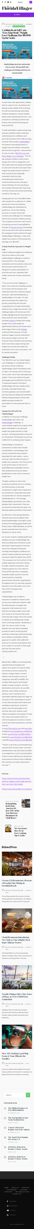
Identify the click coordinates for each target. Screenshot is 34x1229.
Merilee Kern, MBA (18, 24)
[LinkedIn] (11, 2)
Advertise (26, 1187)
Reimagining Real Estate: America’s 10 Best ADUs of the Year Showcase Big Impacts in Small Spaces (12, 810)
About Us (15, 1187)
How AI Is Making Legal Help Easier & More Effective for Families (15, 1056)
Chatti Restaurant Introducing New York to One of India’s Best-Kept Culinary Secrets (16, 940)
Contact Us (17, 1194)
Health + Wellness (18, 26)
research (12, 321)
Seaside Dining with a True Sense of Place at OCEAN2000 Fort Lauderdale (17, 997)
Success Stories (16, 227)
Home (6, 1187)
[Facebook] (3, 2)
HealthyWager (7, 423)
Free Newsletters (22, 1191)
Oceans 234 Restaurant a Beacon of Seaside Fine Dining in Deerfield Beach (17, 883)
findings (24, 329)
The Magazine (12, 1189)
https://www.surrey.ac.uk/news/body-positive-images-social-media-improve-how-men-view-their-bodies (17, 781)
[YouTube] (8, 2)
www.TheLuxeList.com (12, 728)
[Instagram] (5, 2)
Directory (8, 1191)
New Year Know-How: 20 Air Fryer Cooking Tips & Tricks (20, 831)
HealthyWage (24, 142)
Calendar (23, 1189)
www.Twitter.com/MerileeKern (19, 734)
